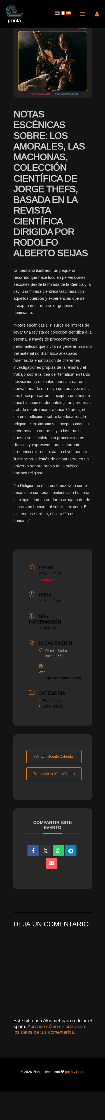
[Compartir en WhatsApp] (58, 850)
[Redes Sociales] (45, 850)
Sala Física (52, 706)
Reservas (47, 628)
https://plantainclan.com (63, 678)
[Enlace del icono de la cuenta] (96, 13)
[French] (62, 13)
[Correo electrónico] (51, 863)
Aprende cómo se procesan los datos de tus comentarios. (49, 1029)
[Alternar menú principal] (82, 14)
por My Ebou (74, 1072)
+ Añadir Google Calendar (54, 756)
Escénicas (52, 700)
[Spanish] (68, 13)
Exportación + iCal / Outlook (54, 774)
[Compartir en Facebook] (33, 850)
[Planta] (14, 14)
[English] (57, 13)
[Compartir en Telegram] (70, 850)
